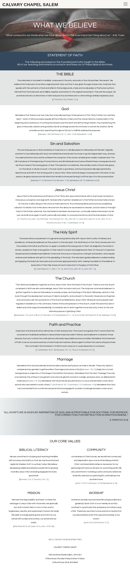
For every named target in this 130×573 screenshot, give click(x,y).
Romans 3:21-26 (60, 219)
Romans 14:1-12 (64, 350)
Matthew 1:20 (46, 219)
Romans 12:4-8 (50, 315)
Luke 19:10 (35, 526)
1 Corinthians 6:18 (58, 385)
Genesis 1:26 (44, 134)
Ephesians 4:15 (109, 483)
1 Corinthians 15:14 (74, 223)
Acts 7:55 (61, 223)
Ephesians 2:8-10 (77, 180)
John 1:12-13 (57, 269)
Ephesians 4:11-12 (66, 315)
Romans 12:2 (25, 479)
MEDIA (68, 539)
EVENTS (60, 539)
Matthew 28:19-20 (93, 315)
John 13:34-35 (47, 526)
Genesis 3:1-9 (37, 180)
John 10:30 (71, 134)
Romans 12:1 (102, 522)
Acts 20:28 (79, 315)
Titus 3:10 (76, 350)
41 (39, 315)
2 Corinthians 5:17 (43, 269)
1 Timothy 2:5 (24, 219)
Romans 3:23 (50, 180)
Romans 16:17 (87, 350)
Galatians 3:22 (92, 180)
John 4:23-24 (90, 522)
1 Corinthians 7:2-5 (74, 385)
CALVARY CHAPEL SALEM (29, 4)
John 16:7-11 (89, 269)
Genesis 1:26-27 (89, 369)
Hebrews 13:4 (89, 385)
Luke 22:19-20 (94, 219)
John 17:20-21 (82, 483)
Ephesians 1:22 (21, 315)
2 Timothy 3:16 (59, 99)
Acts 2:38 (33, 315)
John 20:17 (73, 219)
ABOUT (51, 539)
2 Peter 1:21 (72, 99)
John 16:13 (78, 269)
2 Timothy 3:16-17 (40, 479)
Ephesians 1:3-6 (84, 134)
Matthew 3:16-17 (58, 134)
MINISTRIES (76, 539)
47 (41, 315)
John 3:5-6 (68, 269)
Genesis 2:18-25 (33, 381)
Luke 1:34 (35, 219)
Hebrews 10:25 (108, 315)
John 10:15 (105, 219)
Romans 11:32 (62, 180)
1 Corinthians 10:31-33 (46, 350)
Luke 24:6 (83, 219)
